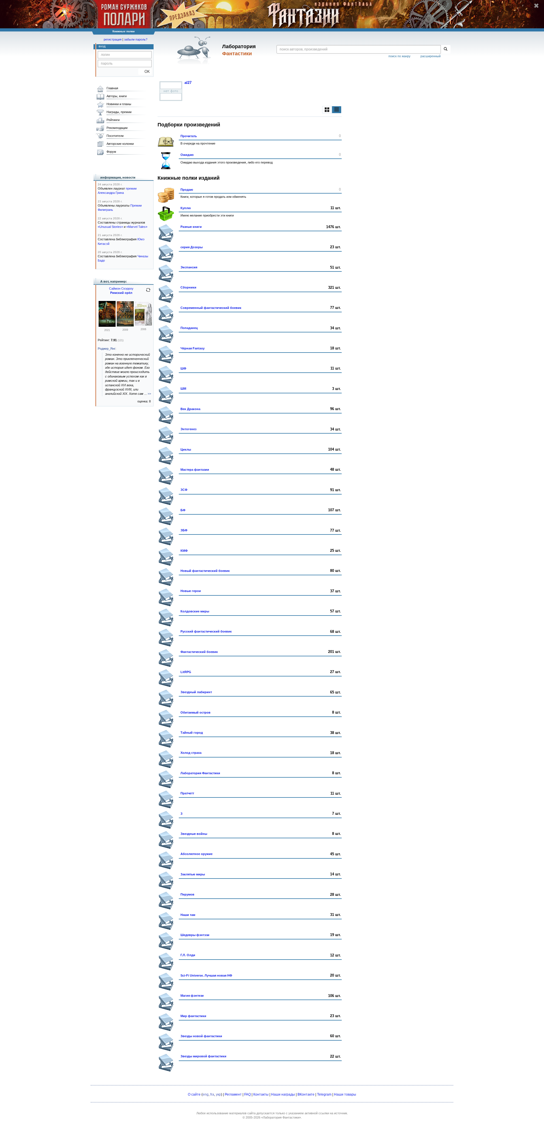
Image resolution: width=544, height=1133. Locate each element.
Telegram (324, 1094)
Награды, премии (119, 112)
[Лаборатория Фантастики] (195, 50)
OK (145, 71)
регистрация (113, 39)
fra (212, 1094)
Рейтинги (113, 120)
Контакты (261, 1094)
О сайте (194, 1094)
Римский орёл (121, 292)
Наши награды (283, 1094)
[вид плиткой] (327, 109)
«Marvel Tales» (136, 226)
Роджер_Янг (106, 348)
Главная (112, 88)
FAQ (247, 1094)
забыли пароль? (135, 39)
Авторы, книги (117, 96)
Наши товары (345, 1094)
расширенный (430, 56)
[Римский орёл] (125, 325)
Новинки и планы (119, 104)
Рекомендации (117, 128)
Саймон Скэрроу (121, 288)
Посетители (115, 135)
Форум (111, 151)
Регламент (233, 1094)
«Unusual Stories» (110, 226)
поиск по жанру (399, 56)
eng (206, 1094)
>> (149, 393)
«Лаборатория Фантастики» (281, 1117)
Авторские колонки (120, 143)
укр (218, 1094)
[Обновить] (148, 292)
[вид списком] (336, 109)
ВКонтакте (306, 1094)
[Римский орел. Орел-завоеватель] (107, 325)
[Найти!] (445, 49)
